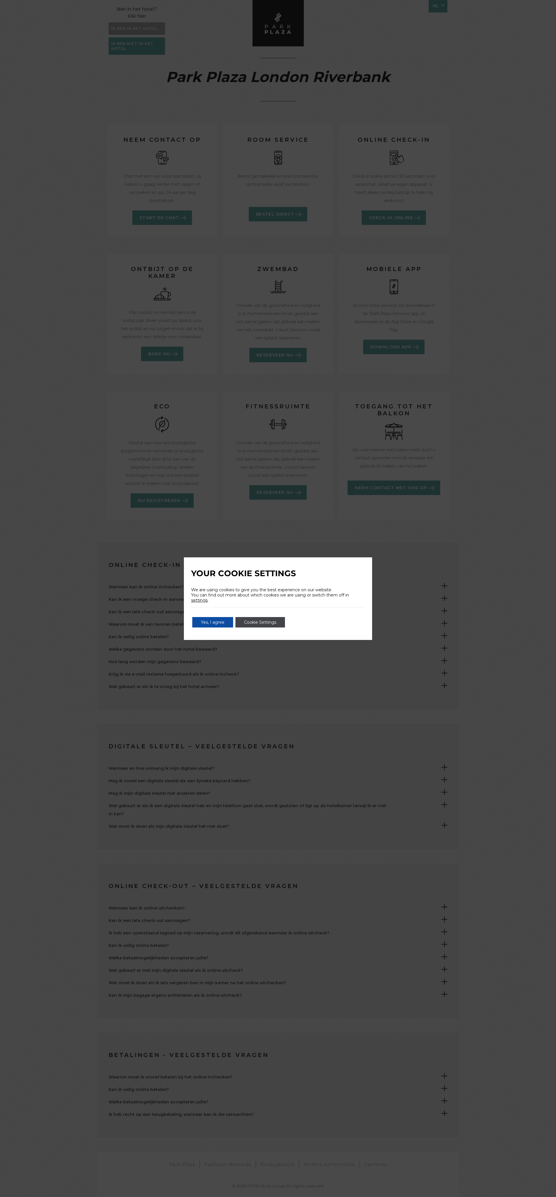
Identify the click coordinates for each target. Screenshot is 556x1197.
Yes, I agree (212, 622)
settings (199, 600)
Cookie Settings (260, 622)
